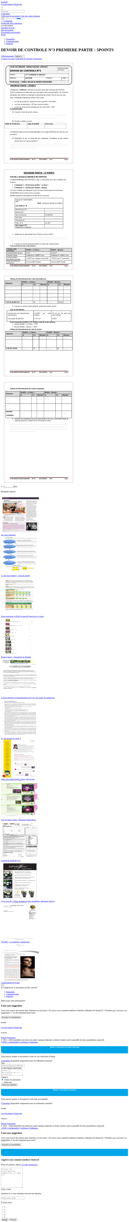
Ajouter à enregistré (34, 59)
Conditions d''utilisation (28, 1042)
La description (11, 1068)
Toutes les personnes (12, 1080)
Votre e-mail (6, 1189)
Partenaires (11, 1038)
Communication (12, 41)
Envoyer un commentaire (11, 1017)
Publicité (9, 44)
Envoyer (13, 1220)
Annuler (5, 1220)
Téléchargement (7, 56)
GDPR (4, 1042)
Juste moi (8, 1082)
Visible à (4, 1077)
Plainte (3, 1038)
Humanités (10, 39)
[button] (6, 487)
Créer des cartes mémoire (30, 16)
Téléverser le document (10, 16)
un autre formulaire (29, 1165)
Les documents (7, 4)
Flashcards (17, 4)
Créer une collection (9, 1085)
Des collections (16, 23)
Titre (3, 1063)
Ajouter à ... (19, 56)
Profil (3, 35)
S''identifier (5, 14)
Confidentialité (13, 1042)
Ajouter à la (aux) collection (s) (13, 59)
